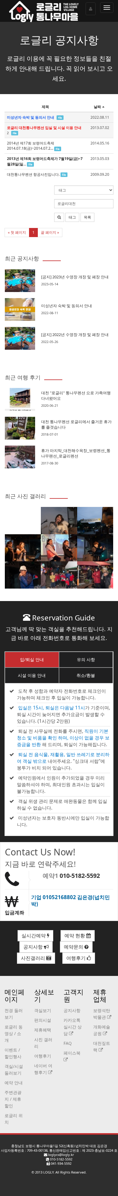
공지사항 (33, 946)
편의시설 (42, 1020)
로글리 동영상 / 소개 (14, 1033)
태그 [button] (72, 217)
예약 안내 (14, 1083)
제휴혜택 (42, 1030)
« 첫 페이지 (17, 232)
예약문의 (74, 946)
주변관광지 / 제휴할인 (13, 1099)
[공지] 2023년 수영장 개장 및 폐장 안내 (75, 277)
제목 (45, 106)
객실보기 (42, 1010)
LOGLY (48, 1172)
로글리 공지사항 (59, 39)
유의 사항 (86, 659)
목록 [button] (87, 217)
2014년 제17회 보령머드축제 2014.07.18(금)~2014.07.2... (30, 146)
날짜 (97, 106)
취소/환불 (86, 675)
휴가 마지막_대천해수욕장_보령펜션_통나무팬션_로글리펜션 (75, 453)
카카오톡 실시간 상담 (73, 1026)
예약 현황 (75, 935)
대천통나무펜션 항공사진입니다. (33, 174)
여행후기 (76, 958)
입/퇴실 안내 (32, 659)
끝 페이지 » (50, 232)
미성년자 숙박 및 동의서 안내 (66, 305)
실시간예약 (34, 935)
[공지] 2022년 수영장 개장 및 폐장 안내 (75, 334)
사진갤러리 (33, 958)
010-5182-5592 (80, 876)
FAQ (68, 1043)
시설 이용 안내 (32, 675)
